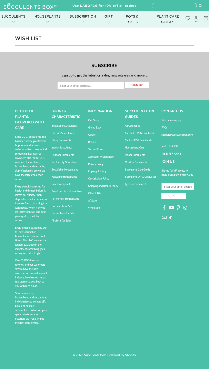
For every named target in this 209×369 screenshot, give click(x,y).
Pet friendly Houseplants (65, 198)
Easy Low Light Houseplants (67, 191)
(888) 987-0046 (171, 153)
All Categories (132, 125)
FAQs (164, 127)
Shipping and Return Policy (103, 185)
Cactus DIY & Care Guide (138, 140)
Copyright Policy (97, 171)
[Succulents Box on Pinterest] (179, 208)
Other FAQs (94, 193)
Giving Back (94, 127)
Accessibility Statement (101, 156)
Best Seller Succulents (64, 125)
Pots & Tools (132, 19)
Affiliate (92, 200)
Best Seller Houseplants (65, 169)
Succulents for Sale (62, 206)
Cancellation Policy (98, 178)
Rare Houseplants (61, 184)
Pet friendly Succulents (64, 162)
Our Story (93, 120)
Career (92, 134)
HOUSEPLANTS (47, 16)
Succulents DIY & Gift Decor (140, 176)
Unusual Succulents (62, 133)
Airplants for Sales (61, 220)
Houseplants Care (134, 147)
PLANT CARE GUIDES (168, 19)
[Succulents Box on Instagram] (186, 208)
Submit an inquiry (171, 120)
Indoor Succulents (62, 147)
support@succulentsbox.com (177, 134)
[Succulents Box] (30, 6)
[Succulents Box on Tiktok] (170, 217)
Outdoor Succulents (63, 154)
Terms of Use (95, 149)
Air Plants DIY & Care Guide (140, 133)
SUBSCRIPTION (83, 16)
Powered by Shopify (121, 355)
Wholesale (94, 207)
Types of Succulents (136, 184)
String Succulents (61, 140)
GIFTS (108, 19)
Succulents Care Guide (137, 169)
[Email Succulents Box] (164, 217)
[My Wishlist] (187, 18)
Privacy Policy (95, 164)
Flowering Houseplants (64, 176)
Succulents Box (95, 355)
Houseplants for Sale (63, 213)
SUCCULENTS (13, 16)
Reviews (92, 142)
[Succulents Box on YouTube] (171, 208)
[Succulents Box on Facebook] (164, 208)
